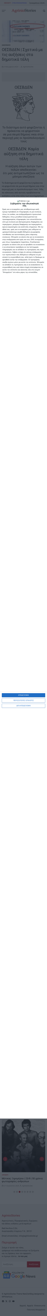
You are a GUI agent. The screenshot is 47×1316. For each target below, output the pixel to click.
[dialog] (23, 658)
